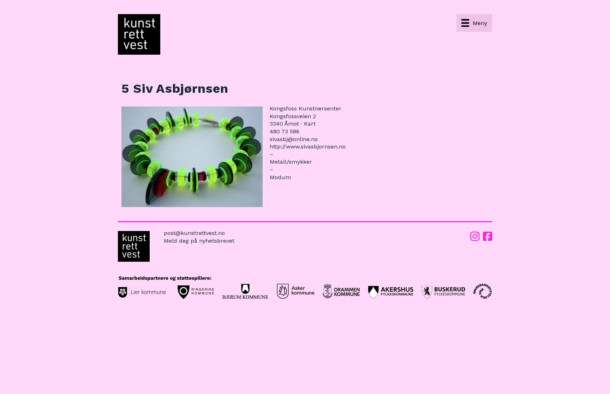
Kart (310, 123)
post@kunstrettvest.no (194, 233)
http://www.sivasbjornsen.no (308, 146)
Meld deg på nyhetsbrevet (199, 240)
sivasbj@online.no (294, 139)
